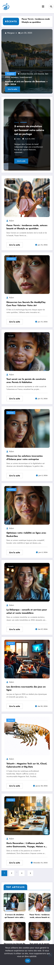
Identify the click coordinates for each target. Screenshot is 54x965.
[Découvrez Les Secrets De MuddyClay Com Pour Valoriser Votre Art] (27, 274)
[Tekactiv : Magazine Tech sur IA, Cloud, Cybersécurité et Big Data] (27, 736)
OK (27, 961)
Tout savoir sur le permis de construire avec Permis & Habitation (26, 380)
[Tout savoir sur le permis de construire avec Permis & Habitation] (27, 351)
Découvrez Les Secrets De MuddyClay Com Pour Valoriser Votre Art (26, 304)
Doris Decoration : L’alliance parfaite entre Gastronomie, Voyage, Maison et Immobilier (26, 845)
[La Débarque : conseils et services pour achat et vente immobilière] (27, 582)
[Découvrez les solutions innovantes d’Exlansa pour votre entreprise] (27, 428)
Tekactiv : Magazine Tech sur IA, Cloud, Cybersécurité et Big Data (26, 765)
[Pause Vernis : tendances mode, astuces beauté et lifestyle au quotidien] (27, 197)
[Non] (50, 954)
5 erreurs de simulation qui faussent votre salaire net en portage (29, 130)
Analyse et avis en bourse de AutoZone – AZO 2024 (30, 83)
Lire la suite (16, 89)
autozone (43, 73)
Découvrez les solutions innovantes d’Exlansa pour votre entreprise (24, 457)
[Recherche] (51, 6)
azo (18, 77)
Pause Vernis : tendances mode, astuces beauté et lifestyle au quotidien (26, 227)
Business (11, 413)
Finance (14, 73)
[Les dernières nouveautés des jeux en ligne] (27, 659)
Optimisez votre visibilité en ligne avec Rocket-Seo (26, 534)
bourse (24, 77)
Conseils (10, 182)
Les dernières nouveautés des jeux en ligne (26, 688)
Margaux (14, 32)
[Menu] (43, 6)
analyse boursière (31, 73)
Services (10, 643)
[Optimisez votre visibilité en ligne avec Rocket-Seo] (27, 505)
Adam (18, 139)
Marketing (11, 259)
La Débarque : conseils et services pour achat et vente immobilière (26, 611)
